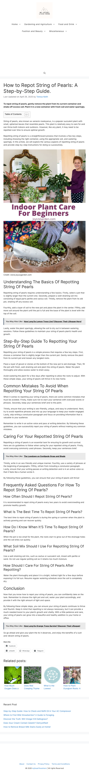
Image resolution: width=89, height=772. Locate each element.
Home (15, 24)
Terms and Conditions (61, 764)
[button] (44, 72)
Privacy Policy (43, 764)
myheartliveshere (39, 768)
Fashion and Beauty (32, 31)
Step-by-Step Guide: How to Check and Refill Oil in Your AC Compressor (37, 711)
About (21, 764)
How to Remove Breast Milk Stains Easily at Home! (27, 727)
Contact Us (31, 764)
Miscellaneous (56, 31)
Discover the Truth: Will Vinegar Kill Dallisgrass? (25, 719)
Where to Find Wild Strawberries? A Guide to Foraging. (28, 715)
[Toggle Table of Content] (25, 115)
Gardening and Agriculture (38, 24)
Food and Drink (66, 24)
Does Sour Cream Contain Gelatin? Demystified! (25, 723)
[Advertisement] (44, 52)
